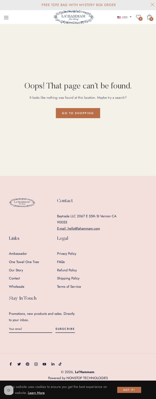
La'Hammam (84, 371)
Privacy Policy (66, 253)
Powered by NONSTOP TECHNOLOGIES (78, 378)
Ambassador (18, 253)
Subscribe (65, 329)
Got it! (129, 390)
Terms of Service (69, 286)
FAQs (61, 261)
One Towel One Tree (24, 261)
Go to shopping (78, 113)
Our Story (16, 270)
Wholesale (16, 286)
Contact (14, 278)
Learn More (36, 392)
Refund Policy (67, 270)
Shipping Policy (68, 278)
